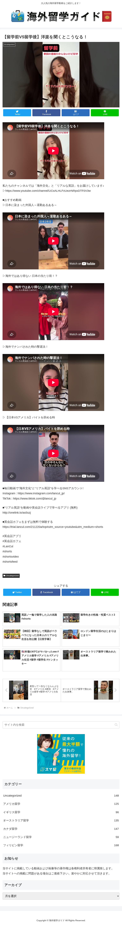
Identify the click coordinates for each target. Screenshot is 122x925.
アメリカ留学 (61, 803)
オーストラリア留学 (61, 820)
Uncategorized (12, 575)
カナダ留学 (61, 828)
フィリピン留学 (61, 845)
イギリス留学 (61, 812)
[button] (116, 724)
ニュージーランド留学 (61, 837)
